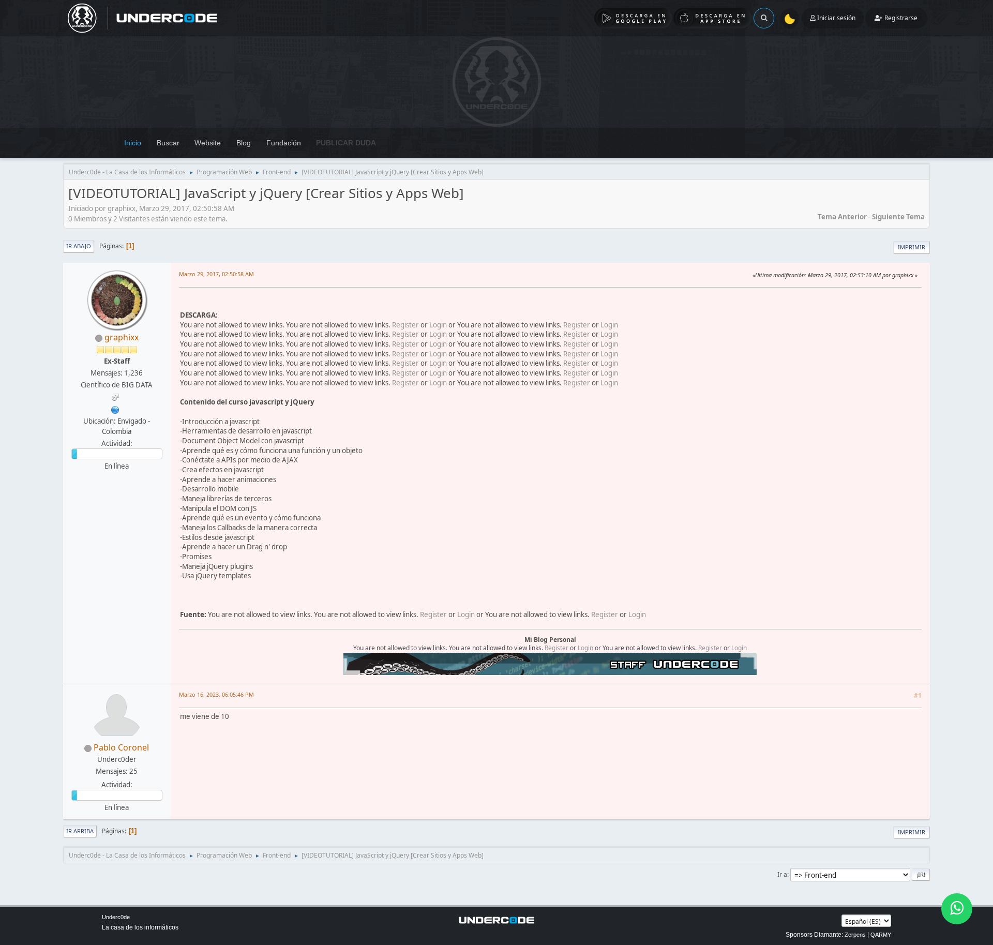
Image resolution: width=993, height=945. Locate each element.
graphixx (121, 337)
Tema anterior (842, 216)
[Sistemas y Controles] (115, 408)
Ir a (782, 874)
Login (438, 324)
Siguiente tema (898, 216)
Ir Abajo (78, 246)
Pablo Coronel (121, 747)
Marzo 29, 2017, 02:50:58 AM (216, 274)
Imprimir (911, 247)
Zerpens (855, 935)
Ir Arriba (80, 831)
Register (405, 324)
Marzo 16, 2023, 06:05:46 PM (216, 694)
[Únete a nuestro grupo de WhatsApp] (956, 908)
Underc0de (116, 917)
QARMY (880, 935)
